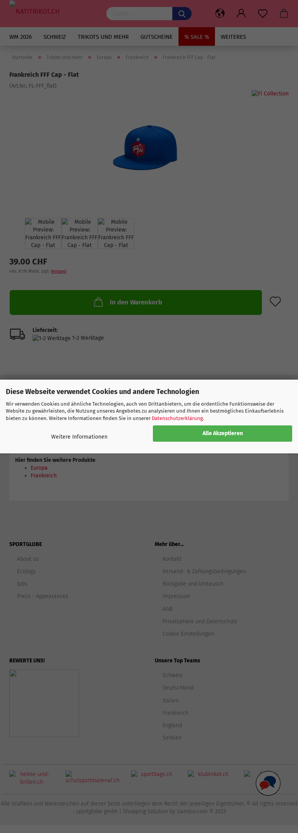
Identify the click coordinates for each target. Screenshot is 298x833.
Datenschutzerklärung (177, 418)
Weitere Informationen (79, 437)
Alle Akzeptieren (223, 433)
